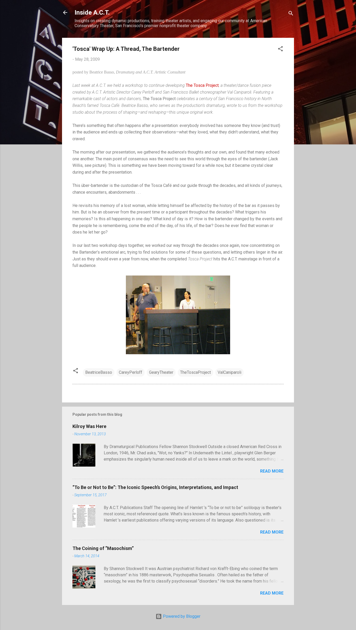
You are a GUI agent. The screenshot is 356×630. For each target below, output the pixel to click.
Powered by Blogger (181, 616)
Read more (272, 471)
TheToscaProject (195, 372)
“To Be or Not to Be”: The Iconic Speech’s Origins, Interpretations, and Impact (155, 487)
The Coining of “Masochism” (103, 548)
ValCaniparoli (229, 372)
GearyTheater (161, 372)
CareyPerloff (130, 372)
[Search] (291, 14)
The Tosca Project (202, 85)
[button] (280, 50)
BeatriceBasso (98, 372)
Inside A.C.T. (92, 12)
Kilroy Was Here (89, 426)
